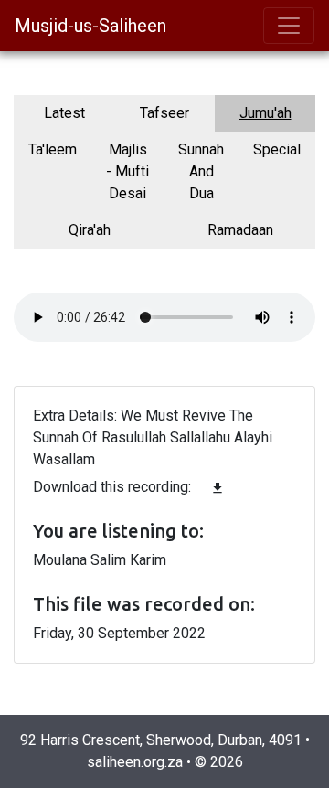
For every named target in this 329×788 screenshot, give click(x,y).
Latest (64, 113)
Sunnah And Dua (201, 171)
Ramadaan (240, 230)
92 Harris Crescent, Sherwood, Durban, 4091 (161, 740)
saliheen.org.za (135, 762)
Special (277, 149)
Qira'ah (90, 230)
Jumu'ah (265, 113)
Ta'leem (52, 149)
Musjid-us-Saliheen (90, 26)
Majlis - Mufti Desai (127, 171)
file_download (217, 488)
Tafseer (164, 113)
